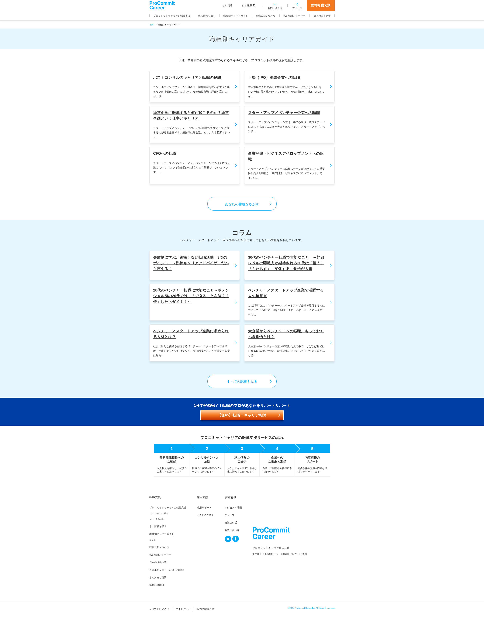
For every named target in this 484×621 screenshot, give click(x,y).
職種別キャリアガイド (161, 534)
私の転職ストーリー (160, 554)
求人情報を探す (158, 526)
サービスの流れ (156, 519)
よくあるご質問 (158, 577)
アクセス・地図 (233, 507)
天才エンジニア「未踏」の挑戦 (166, 569)
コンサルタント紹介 (158, 513)
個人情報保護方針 (205, 608)
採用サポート (204, 507)
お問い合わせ (232, 530)
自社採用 (229, 522)
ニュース (229, 515)
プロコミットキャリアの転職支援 (167, 507)
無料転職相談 (321, 5)
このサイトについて (159, 608)
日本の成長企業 (158, 562)
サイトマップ (183, 608)
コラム (152, 540)
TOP (152, 24)
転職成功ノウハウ (159, 547)
